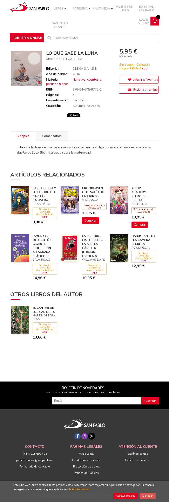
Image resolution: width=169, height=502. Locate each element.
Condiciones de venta (86, 460)
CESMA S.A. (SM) (85, 69)
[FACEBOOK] (77, 436)
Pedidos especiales (137, 460)
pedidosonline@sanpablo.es (34, 460)
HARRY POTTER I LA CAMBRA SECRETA (143, 240)
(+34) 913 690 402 (35, 454)
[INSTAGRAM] (84, 436)
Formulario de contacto (35, 467)
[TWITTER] (91, 436)
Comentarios (52, 136)
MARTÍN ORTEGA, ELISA (64, 59)
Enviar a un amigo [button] (145, 90)
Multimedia (101, 9)
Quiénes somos (138, 454)
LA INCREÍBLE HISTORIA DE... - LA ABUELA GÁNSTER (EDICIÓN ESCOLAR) (94, 246)
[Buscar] (48, 37)
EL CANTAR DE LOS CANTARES (44, 310)
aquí (145, 68)
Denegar (147, 496)
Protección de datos (86, 467)
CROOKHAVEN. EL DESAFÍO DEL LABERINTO (93, 192)
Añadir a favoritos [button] (145, 80)
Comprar (90, 220)
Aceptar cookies (125, 496)
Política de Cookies (86, 473)
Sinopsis (23, 136)
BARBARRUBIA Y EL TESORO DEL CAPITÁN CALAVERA (44, 194)
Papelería (80, 9)
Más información (79, 489)
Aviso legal (86, 454)
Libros (58, 9)
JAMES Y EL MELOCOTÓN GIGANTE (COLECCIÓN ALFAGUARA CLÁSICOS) (42, 246)
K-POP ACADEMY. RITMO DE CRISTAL (138, 194)
